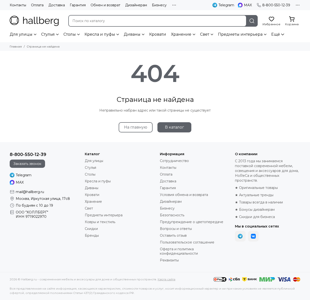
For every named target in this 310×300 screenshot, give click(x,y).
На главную (135, 127)
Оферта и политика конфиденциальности (179, 251)
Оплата (37, 5)
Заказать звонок (27, 164)
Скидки (91, 229)
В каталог (174, 127)
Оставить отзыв (173, 235)
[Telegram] (240, 236)
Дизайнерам (136, 5)
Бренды (92, 235)
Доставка (56, 5)
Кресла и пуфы (100, 34)
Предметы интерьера (240, 34)
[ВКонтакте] (253, 236)
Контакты (18, 5)
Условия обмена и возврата (184, 195)
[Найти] (252, 21)
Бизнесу (159, 5)
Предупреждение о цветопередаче (191, 222)
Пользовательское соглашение (187, 242)
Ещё (275, 34)
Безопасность (172, 215)
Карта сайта (166, 279)
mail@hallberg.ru (30, 192)
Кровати (157, 34)
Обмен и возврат (105, 5)
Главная (16, 46)
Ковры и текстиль (100, 222)
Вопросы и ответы (176, 229)
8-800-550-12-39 (276, 5)
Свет (204, 34)
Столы (69, 34)
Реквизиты (169, 260)
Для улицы (21, 34)
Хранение (181, 34)
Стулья (48, 34)
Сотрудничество (174, 161)
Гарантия (78, 5)
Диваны (132, 34)
